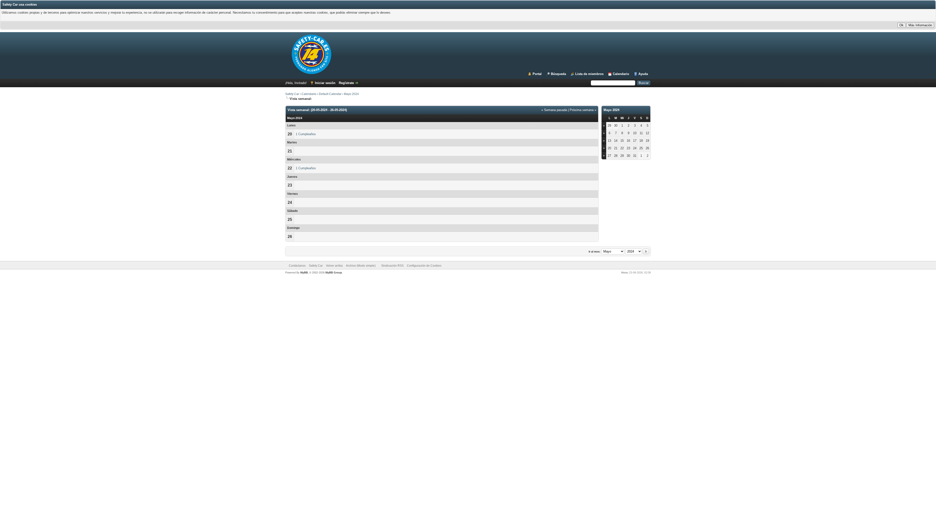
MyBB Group (333, 272)
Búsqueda (558, 74)
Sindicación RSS (392, 265)
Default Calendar (330, 94)
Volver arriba (334, 265)
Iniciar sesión (325, 83)
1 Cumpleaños (306, 134)
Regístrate (346, 83)
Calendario (621, 74)
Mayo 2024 (351, 94)
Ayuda (643, 74)
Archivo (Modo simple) (361, 265)
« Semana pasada (554, 110)
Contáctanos (297, 265)
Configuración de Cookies (424, 265)
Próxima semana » (583, 110)
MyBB (304, 272)
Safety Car (292, 94)
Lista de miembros (589, 74)
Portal (537, 74)
